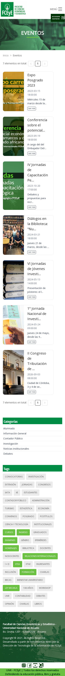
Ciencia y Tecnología (16, 524)
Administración (40, 500)
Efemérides (40, 540)
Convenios (11, 516)
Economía (43, 508)
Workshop (45, 587)
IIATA (7, 492)
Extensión (10, 484)
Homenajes (11, 548)
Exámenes (10, 540)
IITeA (17, 564)
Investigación (10, 443)
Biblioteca (28, 548)
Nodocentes (12, 556)
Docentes (45, 548)
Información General (14, 433)
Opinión (9, 603)
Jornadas (27, 484)
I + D (7, 564)
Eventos (17, 55)
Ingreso (23, 532)
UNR (7, 595)
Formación (28, 572)
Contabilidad (23, 595)
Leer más (31, 108)
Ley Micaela (11, 587)
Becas (8, 580)
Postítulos (46, 516)
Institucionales (42, 524)
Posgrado (28, 516)
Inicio (6, 55)
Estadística (26, 508)
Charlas (44, 572)
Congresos (44, 484)
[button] (58, 18)
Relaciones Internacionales (40, 556)
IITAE (28, 564)
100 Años (28, 587)
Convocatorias (14, 476)
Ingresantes (43, 564)
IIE (17, 492)
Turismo (9, 508)
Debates (8, 453)
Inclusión (10, 572)
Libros (38, 603)
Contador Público (13, 438)
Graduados (39, 532)
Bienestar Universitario (30, 580)
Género (25, 540)
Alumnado (9, 428)
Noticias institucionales (16, 448)
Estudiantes (30, 492)
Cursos (9, 532)
